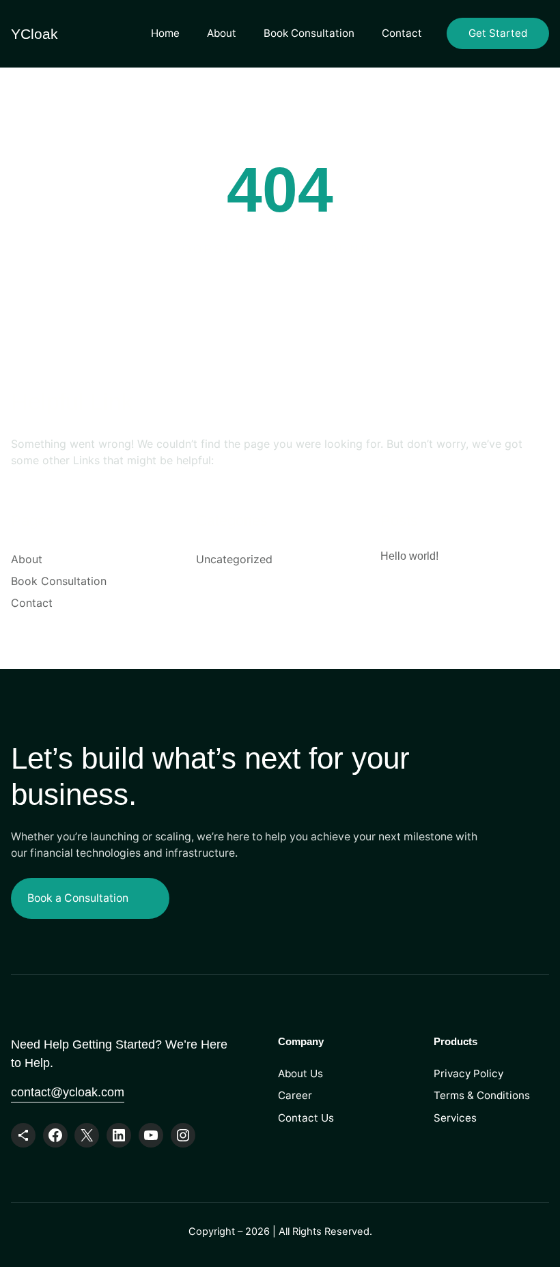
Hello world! (409, 556)
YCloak (34, 34)
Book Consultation (309, 33)
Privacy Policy (468, 1073)
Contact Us (306, 1117)
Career (295, 1095)
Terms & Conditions (482, 1095)
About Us (300, 1073)
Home (165, 33)
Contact (402, 33)
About (221, 33)
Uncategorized (234, 559)
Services (455, 1117)
